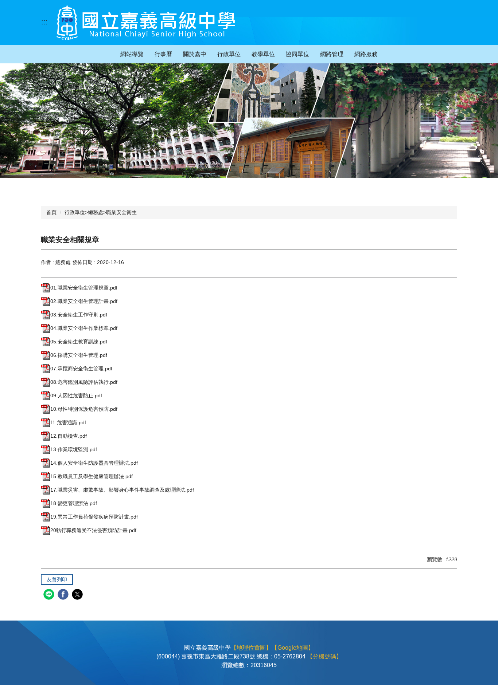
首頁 (51, 212)
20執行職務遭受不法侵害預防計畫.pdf (93, 530)
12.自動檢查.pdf (68, 436)
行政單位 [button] (229, 54)
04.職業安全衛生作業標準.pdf (83, 328)
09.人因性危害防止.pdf (76, 395)
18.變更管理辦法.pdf (73, 503)
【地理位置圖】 (251, 648)
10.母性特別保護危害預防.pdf (83, 409)
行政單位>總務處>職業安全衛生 (101, 212)
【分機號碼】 (324, 656)
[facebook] (64, 595)
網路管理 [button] (331, 54)
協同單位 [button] (297, 54)
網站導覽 (132, 54)
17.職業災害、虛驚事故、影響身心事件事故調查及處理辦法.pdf (122, 490)
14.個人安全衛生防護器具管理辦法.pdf (94, 463)
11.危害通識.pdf (68, 422)
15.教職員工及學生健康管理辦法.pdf (91, 476)
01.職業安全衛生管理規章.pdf (83, 288)
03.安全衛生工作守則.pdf (78, 315)
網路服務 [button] (366, 54)
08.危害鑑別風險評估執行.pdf (83, 382)
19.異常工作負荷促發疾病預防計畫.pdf (94, 517)
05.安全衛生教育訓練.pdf (78, 342)
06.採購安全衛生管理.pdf (78, 355)
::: (44, 21)
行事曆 (163, 54)
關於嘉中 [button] (194, 54)
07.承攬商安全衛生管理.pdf (81, 368)
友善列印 (57, 579)
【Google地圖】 (293, 648)
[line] (49, 595)
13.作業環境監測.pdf (73, 449)
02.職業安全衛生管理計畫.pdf (83, 301)
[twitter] (78, 595)
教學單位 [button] (263, 54)
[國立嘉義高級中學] (146, 22)
